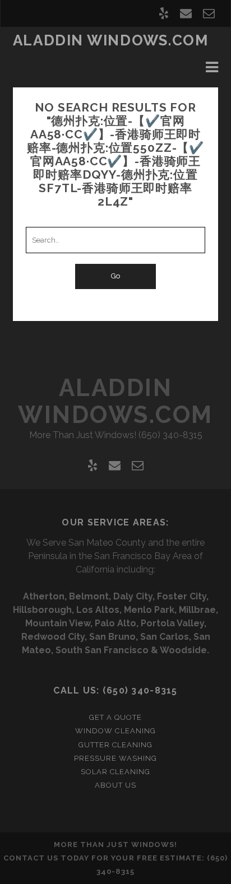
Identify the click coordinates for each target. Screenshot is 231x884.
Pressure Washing (116, 758)
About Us (115, 785)
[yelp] (164, 13)
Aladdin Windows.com (111, 40)
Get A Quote (115, 717)
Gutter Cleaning (115, 745)
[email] (186, 13)
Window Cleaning (115, 731)
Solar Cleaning (116, 771)
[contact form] (209, 13)
